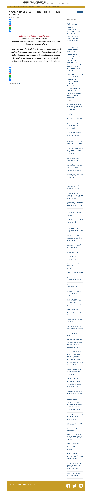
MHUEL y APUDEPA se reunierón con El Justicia (75, 273)
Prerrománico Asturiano (74, 93)
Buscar (80, 11)
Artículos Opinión (73, 34)
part (67, 88)
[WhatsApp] (36, 28)
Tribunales (75, 97)
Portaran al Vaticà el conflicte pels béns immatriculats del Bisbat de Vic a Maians (74, 475)
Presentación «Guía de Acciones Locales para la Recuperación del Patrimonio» (75, 279)
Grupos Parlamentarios (71, 64)
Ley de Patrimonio (77, 68)
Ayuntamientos (72, 36)
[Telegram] (36, 30)
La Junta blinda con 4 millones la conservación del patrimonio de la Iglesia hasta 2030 (75, 221)
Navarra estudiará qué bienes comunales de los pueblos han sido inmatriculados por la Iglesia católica (75, 229)
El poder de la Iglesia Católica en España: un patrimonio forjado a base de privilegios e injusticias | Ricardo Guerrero (75, 126)
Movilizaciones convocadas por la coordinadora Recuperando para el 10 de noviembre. (74, 245)
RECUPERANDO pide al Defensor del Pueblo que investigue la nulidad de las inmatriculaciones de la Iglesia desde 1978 (75, 205)
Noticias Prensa (72, 79)
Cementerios (70, 44)
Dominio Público (72, 54)
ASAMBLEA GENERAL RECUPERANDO (72, 429)
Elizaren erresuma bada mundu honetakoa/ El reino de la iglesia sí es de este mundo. (74, 393)
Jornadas (75, 66)
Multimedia (74, 76)
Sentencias (75, 95)
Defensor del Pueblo (72, 51)
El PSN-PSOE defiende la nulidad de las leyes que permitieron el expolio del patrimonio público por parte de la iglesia (75, 417)
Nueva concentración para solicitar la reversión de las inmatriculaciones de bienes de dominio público (74, 238)
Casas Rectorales (76, 42)
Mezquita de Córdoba (75, 74)
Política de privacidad (33, 484)
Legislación (70, 68)
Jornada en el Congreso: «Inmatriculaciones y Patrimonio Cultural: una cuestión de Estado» (75, 286)
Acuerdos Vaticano (71, 29)
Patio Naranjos (73, 88)
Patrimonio (71, 91)
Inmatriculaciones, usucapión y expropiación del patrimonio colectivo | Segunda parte (74, 134)
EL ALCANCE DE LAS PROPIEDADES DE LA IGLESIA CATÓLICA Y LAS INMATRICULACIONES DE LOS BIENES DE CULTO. (74, 302)
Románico (69, 95)
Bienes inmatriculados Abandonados (74, 40)
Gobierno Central (72, 60)
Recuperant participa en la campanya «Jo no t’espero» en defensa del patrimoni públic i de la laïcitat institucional (75, 456)
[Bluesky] (36, 24)
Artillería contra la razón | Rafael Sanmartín (74, 119)
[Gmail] (36, 26)
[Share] (36, 32)
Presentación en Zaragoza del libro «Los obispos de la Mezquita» (74, 293)
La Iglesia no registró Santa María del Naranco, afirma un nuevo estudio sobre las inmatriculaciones (75, 151)
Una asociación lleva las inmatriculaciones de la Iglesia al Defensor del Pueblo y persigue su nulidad (74, 213)
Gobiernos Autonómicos (72, 62)
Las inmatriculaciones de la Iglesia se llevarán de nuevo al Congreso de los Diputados (74, 158)
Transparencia (69, 97)
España (17, 17)
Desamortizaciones (70, 52)
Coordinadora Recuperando (35, 2)
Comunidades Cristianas (73, 47)
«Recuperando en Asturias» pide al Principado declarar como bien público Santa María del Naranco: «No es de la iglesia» (75, 142)
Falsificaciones (70, 57)
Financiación (77, 57)
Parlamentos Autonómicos (71, 85)
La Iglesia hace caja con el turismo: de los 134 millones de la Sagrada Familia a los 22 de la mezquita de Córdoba (75, 196)
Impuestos (69, 66)
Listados (70, 70)
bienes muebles (69, 42)
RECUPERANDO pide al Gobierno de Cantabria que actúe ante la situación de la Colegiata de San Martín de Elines (75, 107)
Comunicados (71, 46)
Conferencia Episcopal (72, 49)
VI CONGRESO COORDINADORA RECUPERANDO (74, 424)
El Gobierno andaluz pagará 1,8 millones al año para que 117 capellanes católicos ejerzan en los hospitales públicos (74, 187)
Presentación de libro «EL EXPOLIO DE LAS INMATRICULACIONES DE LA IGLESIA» (74, 266)
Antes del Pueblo (73, 31)
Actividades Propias (72, 25)
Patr (79, 88)
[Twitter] (36, 22)
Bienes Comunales (72, 38)
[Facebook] (36, 20)
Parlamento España (73, 81)
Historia (79, 64)
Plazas (78, 91)
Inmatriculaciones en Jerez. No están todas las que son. (74, 251)
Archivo (70, 16)
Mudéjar (68, 76)
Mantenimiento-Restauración (73, 72)
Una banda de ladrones (72, 399)
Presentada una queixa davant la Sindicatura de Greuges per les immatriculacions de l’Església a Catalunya (74, 437)
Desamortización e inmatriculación (71, 113)
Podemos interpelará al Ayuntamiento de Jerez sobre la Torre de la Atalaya (74, 258)
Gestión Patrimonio (71, 58)
